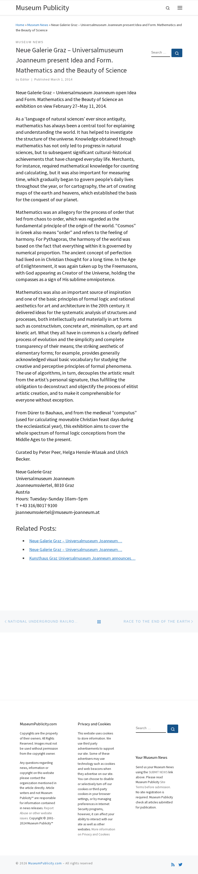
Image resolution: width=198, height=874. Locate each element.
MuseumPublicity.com (45, 863)
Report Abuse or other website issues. (37, 813)
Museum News (37, 25)
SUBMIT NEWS (158, 772)
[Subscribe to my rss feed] (173, 865)
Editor (24, 79)
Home (20, 25)
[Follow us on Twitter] (180, 865)
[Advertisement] (166, 139)
